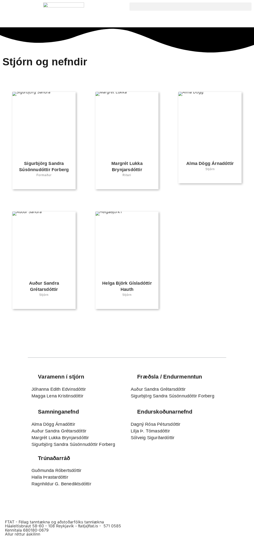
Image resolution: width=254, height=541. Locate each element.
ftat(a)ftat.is (88, 526)
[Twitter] (44, 184)
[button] (190, 6)
